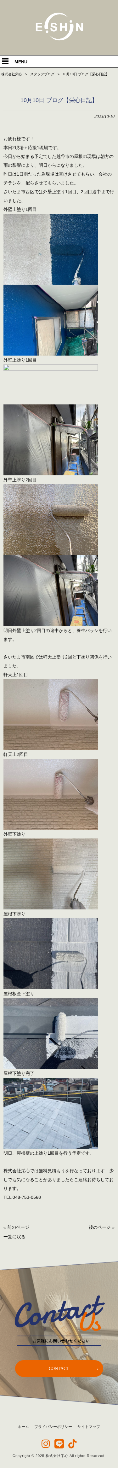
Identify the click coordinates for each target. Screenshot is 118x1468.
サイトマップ (88, 1426)
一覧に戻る (14, 1236)
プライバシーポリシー (53, 1426)
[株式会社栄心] (59, 39)
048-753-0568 (27, 1197)
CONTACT (59, 1368)
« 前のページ (16, 1227)
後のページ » (102, 1227)
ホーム (23, 1426)
